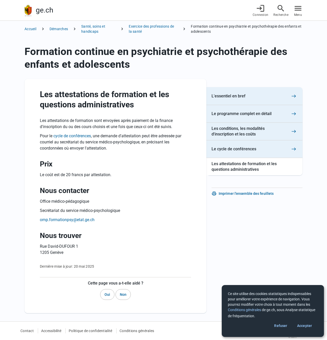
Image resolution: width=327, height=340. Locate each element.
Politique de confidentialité (90, 331)
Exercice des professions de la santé (151, 28)
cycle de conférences (72, 135)
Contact (27, 331)
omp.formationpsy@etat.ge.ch (67, 219)
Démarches (59, 29)
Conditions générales (137, 331)
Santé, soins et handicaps (93, 28)
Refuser (280, 326)
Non (123, 294)
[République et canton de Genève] (28, 10)
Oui (107, 294)
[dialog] (273, 311)
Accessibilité (51, 331)
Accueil (30, 29)
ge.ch (44, 10)
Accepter (304, 326)
